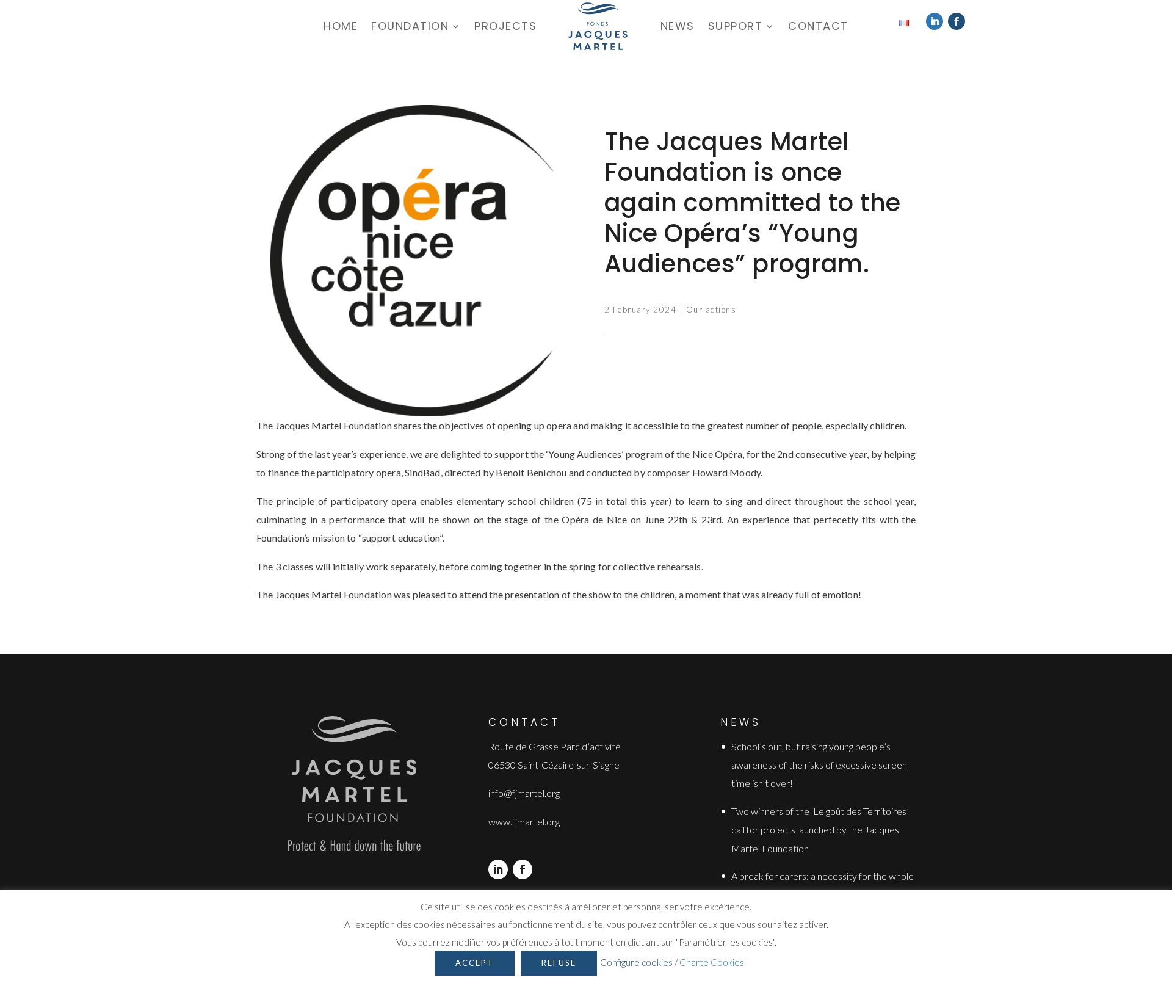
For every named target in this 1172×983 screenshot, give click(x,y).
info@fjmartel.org (524, 793)
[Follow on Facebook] (956, 21)
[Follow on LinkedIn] (934, 21)
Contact (818, 26)
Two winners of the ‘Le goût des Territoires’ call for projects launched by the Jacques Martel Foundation (820, 829)
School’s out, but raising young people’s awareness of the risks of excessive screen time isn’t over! (819, 765)
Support (735, 26)
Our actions (711, 309)
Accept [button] (474, 963)
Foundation (410, 26)
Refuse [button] (558, 963)
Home (341, 26)
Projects (505, 26)
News (677, 26)
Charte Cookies (711, 962)
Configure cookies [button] (636, 962)
